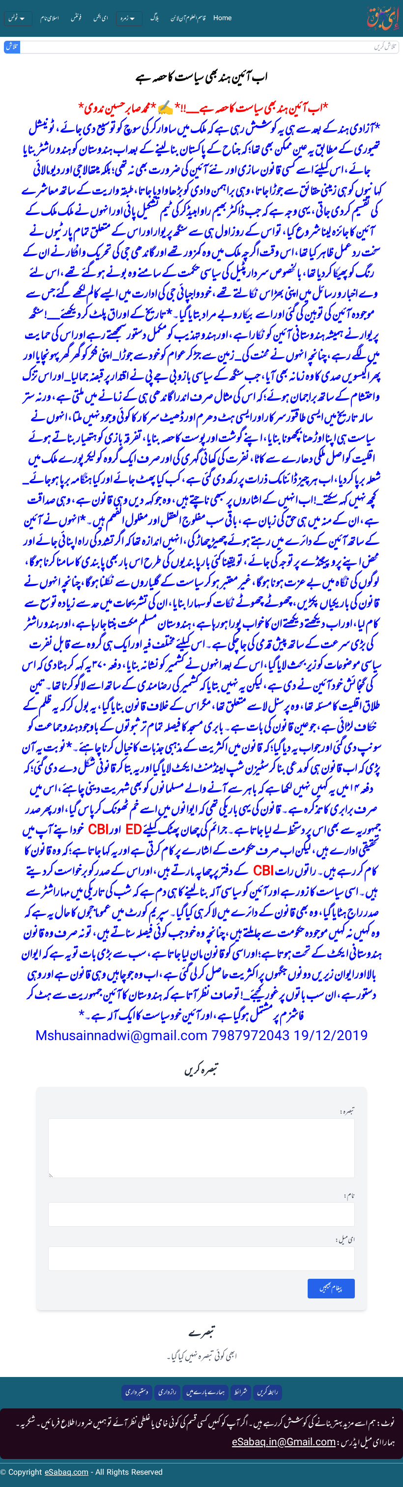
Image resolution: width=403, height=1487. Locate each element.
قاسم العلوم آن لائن (188, 19)
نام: (349, 1196)
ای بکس (100, 19)
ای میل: (345, 1240)
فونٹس (76, 19)
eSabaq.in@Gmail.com (284, 1443)
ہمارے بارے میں (205, 1392)
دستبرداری (136, 1392)
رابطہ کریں (267, 1392)
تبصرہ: (347, 1112)
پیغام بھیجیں (331, 1288)
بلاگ (154, 19)
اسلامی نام (49, 19)
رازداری (167, 1392)
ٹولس (13, 19)
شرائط (240, 1392)
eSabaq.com (66, 1473)
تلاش (12, 47)
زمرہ (124, 19)
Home (222, 19)
